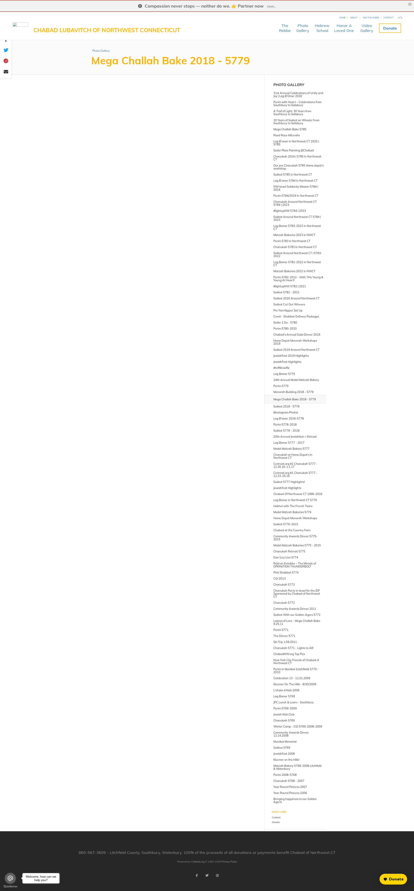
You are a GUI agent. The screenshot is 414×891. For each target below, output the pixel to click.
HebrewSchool (322, 28)
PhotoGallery (302, 28)
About (354, 17)
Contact (388, 17)
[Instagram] (217, 875)
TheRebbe (285, 28)
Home (342, 17)
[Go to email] (10, 878)
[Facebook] (197, 875)
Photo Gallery (101, 50)
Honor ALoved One (344, 28)
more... (271, 6)
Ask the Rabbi (371, 17)
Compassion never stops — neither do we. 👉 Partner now (204, 6)
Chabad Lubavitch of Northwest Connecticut (106, 30)
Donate (390, 28)
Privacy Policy (229, 861)
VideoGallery (366, 28)
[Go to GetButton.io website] (10, 886)
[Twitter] (207, 875)
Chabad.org (198, 861)
